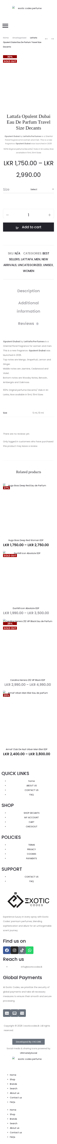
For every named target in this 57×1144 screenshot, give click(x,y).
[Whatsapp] (29, 950)
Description (28, 291)
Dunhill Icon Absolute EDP (26, 608)
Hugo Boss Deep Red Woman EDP (25, 540)
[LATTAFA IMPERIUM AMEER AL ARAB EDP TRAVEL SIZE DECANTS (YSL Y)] (51, 39)
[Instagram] (14, 950)
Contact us (16, 1097)
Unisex (48, 265)
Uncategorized (19, 37)
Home (6, 37)
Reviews (28, 323)
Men (37, 259)
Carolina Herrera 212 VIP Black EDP (27, 680)
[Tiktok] (22, 950)
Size (6, 189)
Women (28, 271)
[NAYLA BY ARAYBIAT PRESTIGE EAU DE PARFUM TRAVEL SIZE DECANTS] (46, 39)
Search (13, 1088)
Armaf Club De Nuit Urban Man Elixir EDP (26, 749)
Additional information (28, 307)
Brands (13, 1084)
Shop (12, 1079)
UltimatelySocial (28, 1053)
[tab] (29, 291)
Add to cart (31, 227)
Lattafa (27, 259)
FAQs (12, 1102)
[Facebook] (7, 950)
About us (14, 1093)
